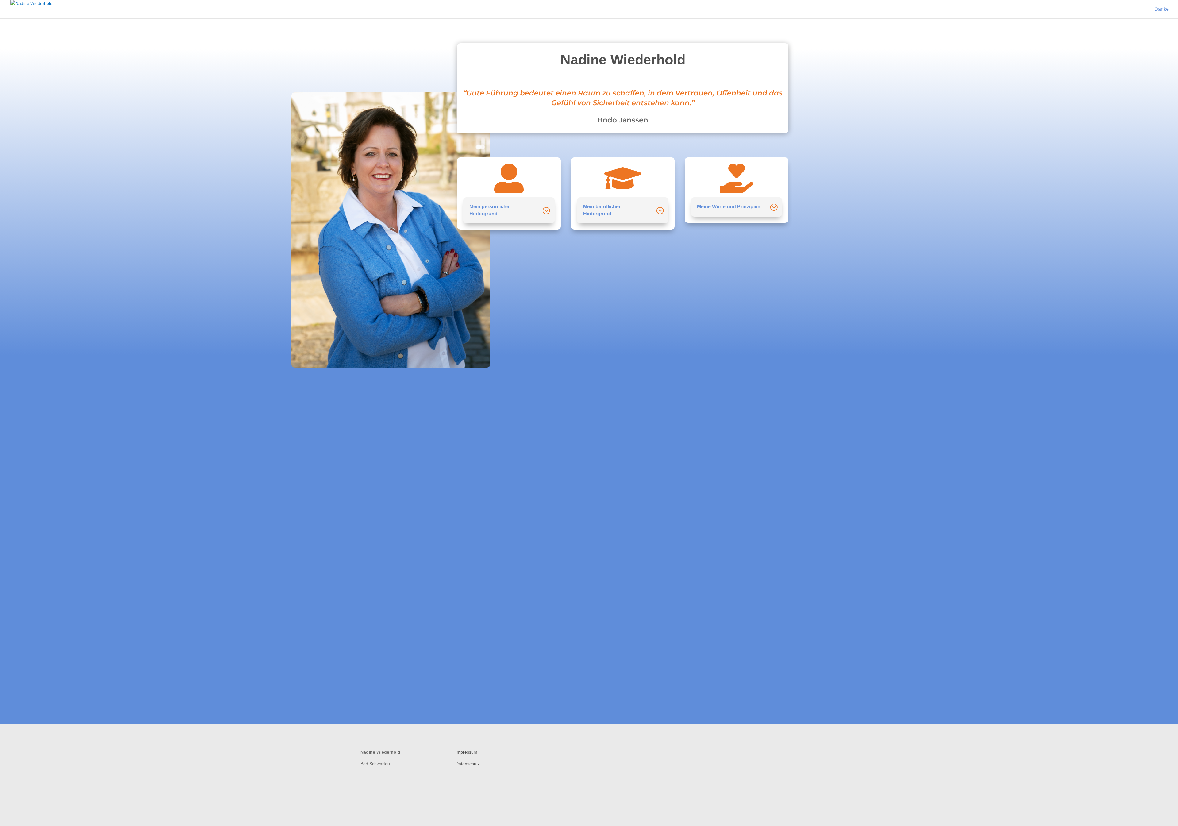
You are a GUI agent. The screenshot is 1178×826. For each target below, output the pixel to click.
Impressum (466, 752)
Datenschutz (468, 763)
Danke (1161, 9)
